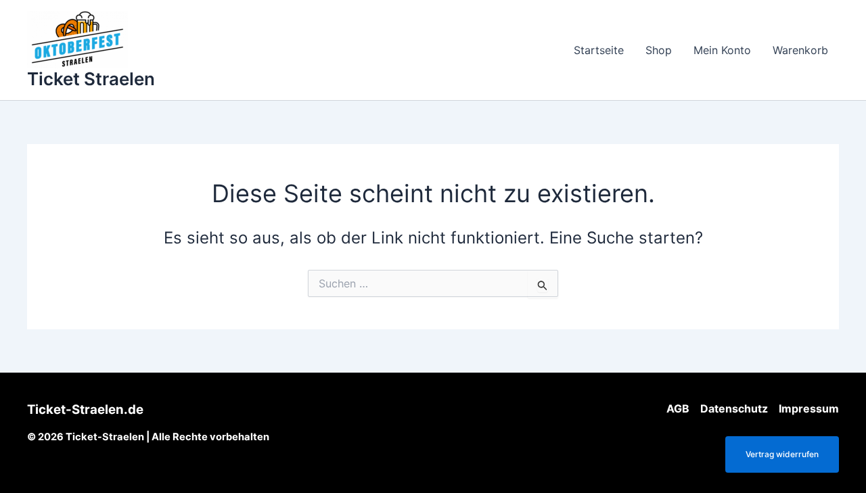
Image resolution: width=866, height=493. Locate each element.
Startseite (599, 50)
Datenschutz (734, 408)
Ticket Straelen (91, 78)
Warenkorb (800, 50)
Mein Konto (722, 50)
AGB (677, 408)
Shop (658, 50)
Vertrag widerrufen (782, 454)
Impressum (809, 408)
